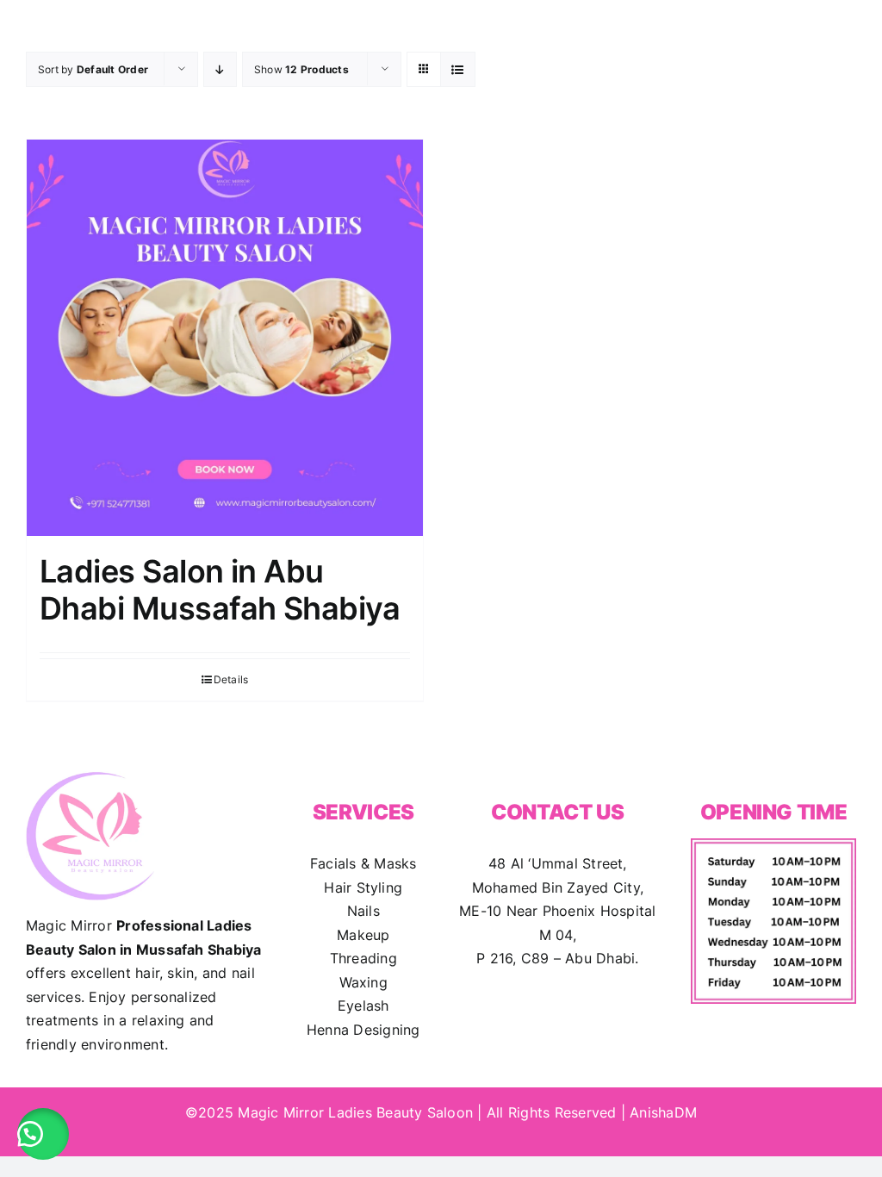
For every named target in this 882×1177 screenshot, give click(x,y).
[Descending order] (220, 69)
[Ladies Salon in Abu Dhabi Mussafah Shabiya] (225, 338)
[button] (43, 1134)
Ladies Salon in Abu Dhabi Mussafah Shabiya (220, 589)
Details (231, 679)
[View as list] (458, 69)
